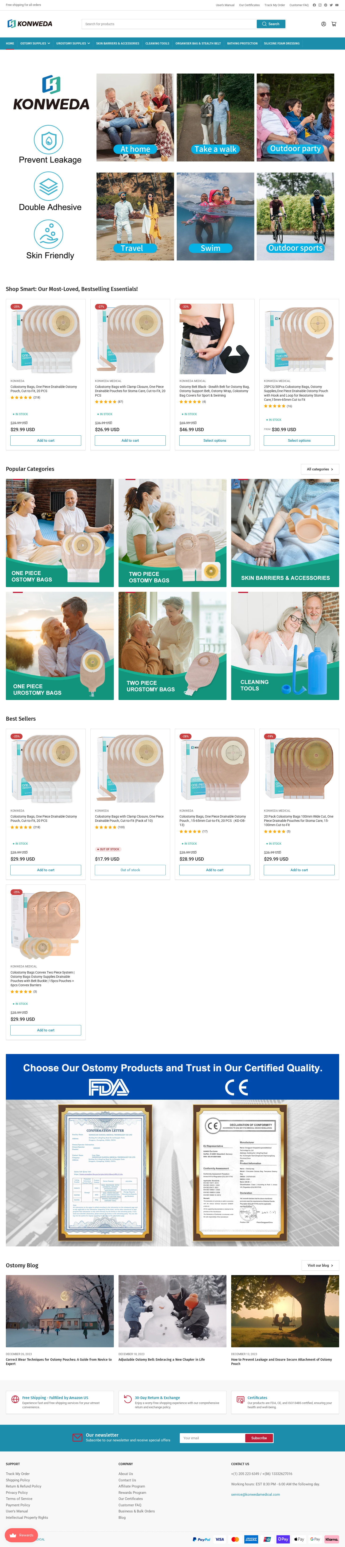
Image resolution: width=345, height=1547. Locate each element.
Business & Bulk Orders (137, 1511)
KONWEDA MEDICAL (108, 381)
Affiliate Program (132, 1486)
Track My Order (274, 5)
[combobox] (184, 24)
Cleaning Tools (157, 43)
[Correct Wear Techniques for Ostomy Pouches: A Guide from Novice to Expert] (60, 1311)
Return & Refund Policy (23, 1486)
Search (273, 24)
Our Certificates (249, 5)
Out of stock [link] (130, 870)
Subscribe (259, 1438)
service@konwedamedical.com (255, 1494)
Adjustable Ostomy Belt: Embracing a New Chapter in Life (162, 1360)
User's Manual (225, 5)
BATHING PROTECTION (242, 43)
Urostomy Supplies (71, 43)
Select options (214, 440)
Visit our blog (318, 1265)
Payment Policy (18, 1505)
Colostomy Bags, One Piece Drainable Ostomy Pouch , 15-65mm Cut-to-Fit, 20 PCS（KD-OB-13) (213, 821)
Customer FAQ (299, 5)
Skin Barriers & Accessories (117, 43)
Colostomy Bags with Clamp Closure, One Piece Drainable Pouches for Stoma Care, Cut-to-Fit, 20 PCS (130, 391)
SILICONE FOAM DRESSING (281, 43)
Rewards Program (132, 1493)
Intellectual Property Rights (27, 1517)
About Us (126, 1474)
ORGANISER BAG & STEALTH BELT (198, 43)
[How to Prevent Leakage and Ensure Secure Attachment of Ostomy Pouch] (285, 1311)
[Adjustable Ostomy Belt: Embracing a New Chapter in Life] (172, 1311)
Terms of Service (19, 1499)
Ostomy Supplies (33, 43)
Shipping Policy (18, 1480)
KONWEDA (17, 381)
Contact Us (127, 1480)
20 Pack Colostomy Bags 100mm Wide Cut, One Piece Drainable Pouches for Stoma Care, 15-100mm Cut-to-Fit (298, 821)
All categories (318, 469)
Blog (122, 1517)
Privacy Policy (17, 1493)
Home (10, 43)
